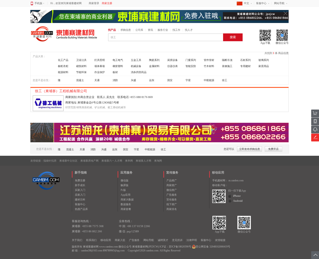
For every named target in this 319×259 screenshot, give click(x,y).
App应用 (125, 194)
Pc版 (123, 190)
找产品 (112, 29)
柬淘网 (158, 160)
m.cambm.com (236, 180)
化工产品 (63, 60)
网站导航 (279, 3)
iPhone (237, 195)
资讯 (150, 29)
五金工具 (136, 60)
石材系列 (245, 60)
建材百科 (80, 199)
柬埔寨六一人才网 (111, 160)
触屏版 (124, 185)
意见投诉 (177, 240)
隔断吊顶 (227, 60)
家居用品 (263, 66)
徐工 (224, 80)
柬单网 (129, 160)
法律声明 (191, 240)
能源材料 (63, 72)
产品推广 (171, 180)
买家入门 (80, 190)
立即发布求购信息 (249, 149)
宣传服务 (171, 199)
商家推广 (171, 185)
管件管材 (209, 60)
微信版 (124, 180)
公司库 (139, 29)
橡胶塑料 (118, 66)
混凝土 (80, 80)
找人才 (189, 29)
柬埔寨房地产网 (89, 160)
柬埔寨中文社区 (68, 160)
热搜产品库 (81, 209)
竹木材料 (209, 66)
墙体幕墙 (99, 66)
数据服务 (126, 204)
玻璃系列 (263, 60)
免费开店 (273, 149)
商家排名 (171, 209)
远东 (151, 80)
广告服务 (171, 194)
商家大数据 (127, 199)
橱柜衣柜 (63, 66)
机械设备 (136, 66)
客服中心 (261, 3)
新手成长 (80, 185)
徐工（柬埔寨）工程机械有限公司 (61, 91)
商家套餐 (126, 209)
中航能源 (209, 80)
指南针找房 (49, 160)
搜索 (233, 37)
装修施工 (227, 66)
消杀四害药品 (138, 72)
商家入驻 (120, 240)
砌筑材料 (81, 66)
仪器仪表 (172, 66)
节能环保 (81, 72)
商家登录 (94, 3)
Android (238, 200)
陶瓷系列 (154, 60)
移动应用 (105, 240)
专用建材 (245, 66)
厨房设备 (172, 60)
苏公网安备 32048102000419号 (213, 246)
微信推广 (171, 190)
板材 (115, 72)
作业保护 (99, 72)
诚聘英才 (163, 240)
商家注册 (107, 3)
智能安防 (191, 66)
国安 (170, 80)
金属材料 (154, 66)
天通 (97, 80)
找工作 (176, 29)
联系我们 (91, 240)
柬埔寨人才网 (143, 160)
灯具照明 (99, 60)
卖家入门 (80, 194)
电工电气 (118, 60)
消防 (115, 80)
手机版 (38, 3)
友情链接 (220, 240)
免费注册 (80, 180)
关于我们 (77, 240)
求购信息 (125, 29)
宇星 (188, 80)
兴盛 (133, 80)
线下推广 (171, 204)
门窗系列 (191, 60)
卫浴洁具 (81, 60)
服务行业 (163, 29)
